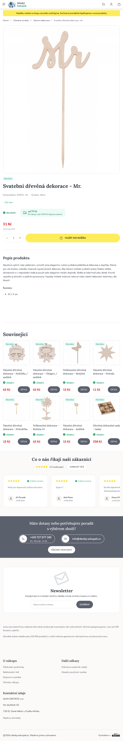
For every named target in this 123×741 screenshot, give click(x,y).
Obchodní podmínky (13, 667)
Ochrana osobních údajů (74, 667)
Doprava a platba (12, 677)
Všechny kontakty (61, 550)
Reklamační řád (11, 672)
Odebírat (85, 604)
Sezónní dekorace (42, 20)
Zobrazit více (77, 466)
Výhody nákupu (11, 682)
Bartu (42, 195)
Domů (6, 20)
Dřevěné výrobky (21, 20)
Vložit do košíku (75, 238)
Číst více (9, 202)
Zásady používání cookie (74, 672)
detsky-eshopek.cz (20, 735)
